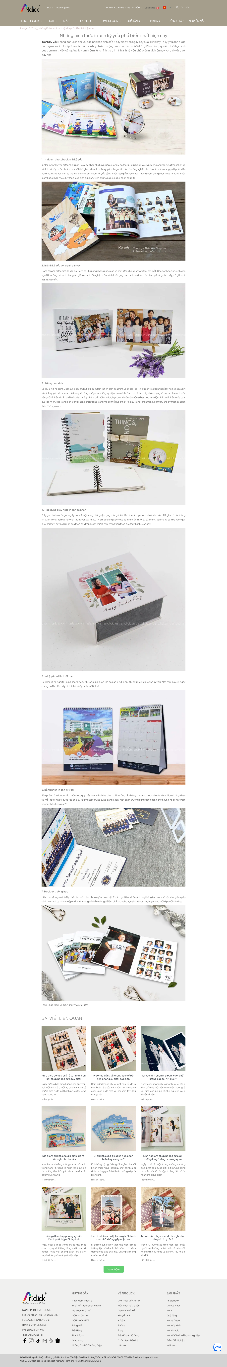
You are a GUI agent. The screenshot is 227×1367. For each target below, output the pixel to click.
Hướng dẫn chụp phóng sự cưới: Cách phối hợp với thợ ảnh (64, 1238)
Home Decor (109, 21)
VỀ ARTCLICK (126, 1293)
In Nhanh (171, 1345)
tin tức (121, 1325)
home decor (174, 1320)
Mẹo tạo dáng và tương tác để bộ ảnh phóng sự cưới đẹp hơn (113, 1077)
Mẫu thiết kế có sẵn (129, 1305)
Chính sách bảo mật (128, 1340)
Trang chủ (25, 28)
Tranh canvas (48, 270)
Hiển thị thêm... (49, 1099)
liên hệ (122, 1345)
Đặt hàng (77, 1330)
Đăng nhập (150, 7)
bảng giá (77, 1325)
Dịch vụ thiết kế (126, 1310)
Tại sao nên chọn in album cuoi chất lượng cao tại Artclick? (163, 1077)
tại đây (83, 1004)
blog (120, 1330)
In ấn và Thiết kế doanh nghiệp (183, 1335)
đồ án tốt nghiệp (176, 1340)
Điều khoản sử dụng (128, 1335)
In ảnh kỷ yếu (49, 41)
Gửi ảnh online (80, 1315)
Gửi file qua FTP (80, 1320)
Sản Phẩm (173, 1293)
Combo (85, 21)
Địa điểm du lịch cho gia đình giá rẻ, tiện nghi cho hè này (63, 1157)
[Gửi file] (132, 7)
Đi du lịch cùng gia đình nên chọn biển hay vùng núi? (113, 1157)
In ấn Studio (173, 1330)
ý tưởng (122, 1320)
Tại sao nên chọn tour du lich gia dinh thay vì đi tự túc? (163, 1238)
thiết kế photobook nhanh (86, 1305)
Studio (50, 7)
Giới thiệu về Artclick (129, 1300)
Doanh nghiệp (63, 7)
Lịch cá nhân (173, 1305)
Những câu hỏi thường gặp (87, 1345)
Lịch (51, 21)
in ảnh (170, 1310)
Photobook (30, 21)
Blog (34, 28)
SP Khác (154, 21)
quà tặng (172, 1315)
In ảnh (67, 21)
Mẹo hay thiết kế (81, 1310)
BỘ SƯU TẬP (176, 21)
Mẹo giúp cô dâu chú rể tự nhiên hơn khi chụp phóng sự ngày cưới (64, 1077)
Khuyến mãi (124, 1315)
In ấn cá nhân (174, 1325)
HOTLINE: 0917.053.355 (118, 7)
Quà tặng (133, 21)
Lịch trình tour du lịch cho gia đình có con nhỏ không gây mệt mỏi (113, 1238)
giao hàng (77, 1340)
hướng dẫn (80, 1293)
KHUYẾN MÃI (196, 21)
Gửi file (138, 7)
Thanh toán (78, 1335)
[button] (114, 1269)
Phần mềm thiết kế (82, 1300)
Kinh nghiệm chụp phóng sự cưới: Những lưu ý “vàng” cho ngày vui (163, 1157)
